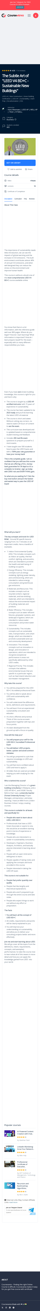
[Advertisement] (20, 40)
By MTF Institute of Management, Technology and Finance (26, 1175)
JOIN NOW (20, 7)
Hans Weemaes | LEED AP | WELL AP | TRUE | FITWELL (22, 110)
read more (13, 1202)
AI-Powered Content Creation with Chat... (25, 1132)
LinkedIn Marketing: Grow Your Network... (25, 1148)
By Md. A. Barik (22, 1195)
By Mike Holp (21, 1155)
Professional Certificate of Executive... (22, 1164)
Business (10, 119)
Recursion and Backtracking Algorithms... (23, 1185)
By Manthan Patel (23, 1140)
